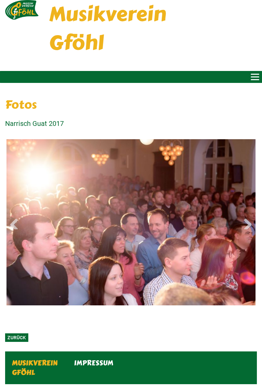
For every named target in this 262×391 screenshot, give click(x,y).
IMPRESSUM (93, 363)
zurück (17, 337)
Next (245, 222)
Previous (17, 222)
